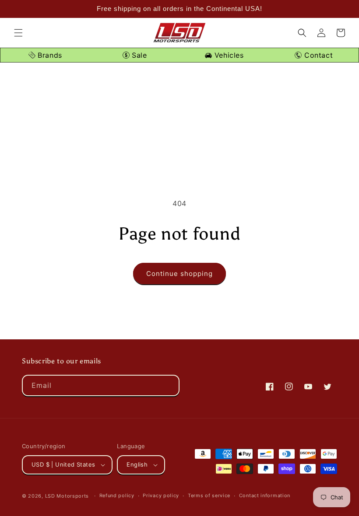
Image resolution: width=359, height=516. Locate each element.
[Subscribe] (169, 385)
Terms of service (209, 495)
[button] (18, 32)
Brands (48, 55)
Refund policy (116, 495)
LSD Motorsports (67, 496)
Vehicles (227, 55)
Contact (317, 55)
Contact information (264, 495)
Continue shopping (179, 273)
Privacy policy (161, 495)
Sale (138, 55)
